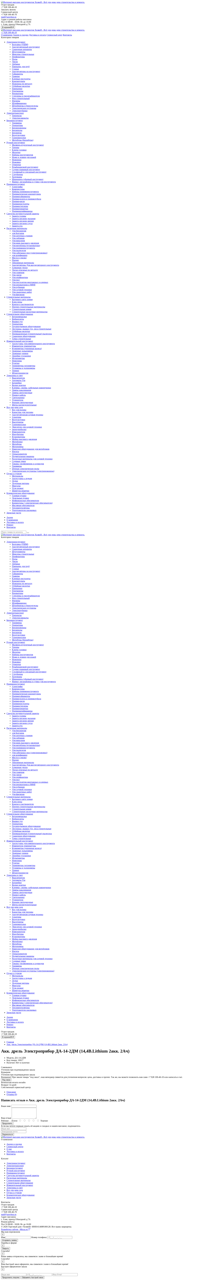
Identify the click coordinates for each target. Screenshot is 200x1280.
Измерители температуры (24, 346)
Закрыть (5, 1248)
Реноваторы (17, 93)
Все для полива (19, 410)
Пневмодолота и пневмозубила (26, 199)
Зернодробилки (19, 429)
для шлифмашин (19, 255)
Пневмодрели (18, 201)
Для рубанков (18, 287)
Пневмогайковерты (21, 196)
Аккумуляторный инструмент (26, 47)
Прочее (15, 260)
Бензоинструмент (15, 120)
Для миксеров (18, 240)
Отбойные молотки (21, 86)
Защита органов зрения (23, 221)
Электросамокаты (20, 118)
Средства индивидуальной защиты (23, 213)
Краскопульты (18, 81)
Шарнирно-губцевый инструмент (27, 179)
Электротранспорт (15, 113)
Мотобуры (17, 444)
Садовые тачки (19, 461)
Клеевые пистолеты (21, 79)
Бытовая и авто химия (22, 299)
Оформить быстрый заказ (32, 1277)
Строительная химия (21, 309)
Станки (15, 69)
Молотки (16, 152)
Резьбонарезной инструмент (25, 167)
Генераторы (17, 125)
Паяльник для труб (21, 66)
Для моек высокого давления (25, 243)
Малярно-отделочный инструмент (28, 145)
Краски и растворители (23, 304)
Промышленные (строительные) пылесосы (32, 334)
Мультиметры (18, 358)
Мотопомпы (17, 446)
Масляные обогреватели (23, 505)
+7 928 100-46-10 (9, 32)
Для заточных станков (22, 236)
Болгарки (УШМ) (20, 44)
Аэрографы (17, 187)
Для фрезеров (18, 294)
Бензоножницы (19, 128)
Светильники (18, 397)
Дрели (15, 61)
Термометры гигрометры (23, 366)
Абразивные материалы (23, 263)
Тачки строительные (21, 339)
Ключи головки (19, 150)
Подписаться (7, 1134)
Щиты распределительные (24, 405)
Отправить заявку (9, 1240)
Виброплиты (18, 319)
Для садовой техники (22, 290)
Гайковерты (17, 74)
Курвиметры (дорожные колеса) (27, 348)
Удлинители (17, 400)
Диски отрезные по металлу (25, 270)
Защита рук (17, 226)
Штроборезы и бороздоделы (25, 106)
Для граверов (18, 272)
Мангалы (16, 486)
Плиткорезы (17, 91)
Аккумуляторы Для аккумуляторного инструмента (35, 265)
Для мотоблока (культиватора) (26, 245)
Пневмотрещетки (20, 209)
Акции (10, 517)
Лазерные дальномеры (22, 351)
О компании (7, 35)
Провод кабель (19, 395)
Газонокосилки (19, 137)
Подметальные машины (23, 456)
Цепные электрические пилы (25, 468)
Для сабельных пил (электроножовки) (29, 253)
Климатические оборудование (21, 493)
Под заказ (6, 1080)
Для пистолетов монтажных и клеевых (30, 282)
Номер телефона (39, 1237)
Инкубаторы (18, 434)
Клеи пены (17, 302)
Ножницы (16, 160)
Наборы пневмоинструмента (25, 191)
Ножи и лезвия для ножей (24, 157)
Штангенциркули (20, 373)
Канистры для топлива (22, 412)
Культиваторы (18, 437)
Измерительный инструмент (20, 341)
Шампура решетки (20, 491)
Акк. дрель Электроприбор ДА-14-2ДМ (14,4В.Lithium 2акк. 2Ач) (37, 1044)
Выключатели (18, 378)
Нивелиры (17, 361)
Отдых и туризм (14, 473)
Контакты (67, 35)
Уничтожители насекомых (24, 510)
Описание (11, 1092)
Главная (10, 1042)
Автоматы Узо (18, 380)
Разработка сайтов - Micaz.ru (14, 1229)
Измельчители (18, 432)
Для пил (16, 280)
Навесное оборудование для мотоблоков (30, 449)
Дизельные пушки (20, 498)
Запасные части (14, 513)
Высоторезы (17, 422)
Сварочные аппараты (22, 49)
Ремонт (10, 525)
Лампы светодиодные (22, 392)
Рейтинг (5, 1121)
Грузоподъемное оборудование (26, 326)
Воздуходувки (18, 135)
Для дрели (16, 275)
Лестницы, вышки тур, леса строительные (31, 329)
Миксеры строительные (23, 54)
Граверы (16, 76)
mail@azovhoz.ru (8, 17)
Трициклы (17, 115)
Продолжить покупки (10, 1277)
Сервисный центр (15, 1146)
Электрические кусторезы (24, 108)
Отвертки (16, 164)
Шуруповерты (18, 52)
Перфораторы (18, 57)
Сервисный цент (54, 35)
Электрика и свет (15, 375)
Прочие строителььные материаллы (28, 307)
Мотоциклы (17, 476)
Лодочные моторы (20, 483)
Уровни (15, 370)
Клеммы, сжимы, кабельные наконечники (31, 388)
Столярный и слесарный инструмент (29, 172)
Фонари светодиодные (22, 402)
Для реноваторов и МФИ (23, 285)
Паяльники (17, 88)
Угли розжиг (18, 488)
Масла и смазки (19, 258)
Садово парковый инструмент (26, 169)
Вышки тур (17, 321)
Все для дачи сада (15, 407)
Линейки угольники (21, 356)
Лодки (15, 481)
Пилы (14, 59)
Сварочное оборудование (24, 336)
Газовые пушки (19, 495)
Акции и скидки (20, 35)
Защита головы (19, 216)
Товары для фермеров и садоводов (28, 464)
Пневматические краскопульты (26, 194)
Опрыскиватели (19, 454)
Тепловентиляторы (21, 508)
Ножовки (16, 162)
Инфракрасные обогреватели (25, 500)
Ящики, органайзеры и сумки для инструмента (34, 182)
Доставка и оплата (37, 35)
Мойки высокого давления (24, 439)
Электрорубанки (19, 111)
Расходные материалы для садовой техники (32, 459)
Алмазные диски (20, 267)
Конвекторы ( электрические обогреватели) (32, 503)
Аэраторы (16, 417)
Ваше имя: (6, 1106)
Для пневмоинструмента (23, 248)
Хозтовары (17, 177)
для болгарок (18, 233)
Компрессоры (18, 189)
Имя (3, 1237)
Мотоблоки (17, 442)
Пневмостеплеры (20, 206)
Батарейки (17, 383)
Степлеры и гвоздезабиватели (26, 96)
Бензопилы (17, 130)
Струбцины (17, 174)
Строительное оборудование (20, 314)
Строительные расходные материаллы (29, 312)
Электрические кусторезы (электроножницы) (33, 471)
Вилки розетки (19, 385)
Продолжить (7, 1123)
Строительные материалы (19, 297)
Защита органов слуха (22, 223)
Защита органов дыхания (23, 218)
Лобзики (16, 64)
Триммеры (17, 123)
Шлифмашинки (19, 103)
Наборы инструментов (22, 155)
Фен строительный (21, 98)
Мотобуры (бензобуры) (22, 140)
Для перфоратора (20, 277)
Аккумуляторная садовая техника (27, 415)
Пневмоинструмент (16, 184)
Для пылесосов (19, 250)
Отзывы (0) (12, 1094)
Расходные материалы (17, 228)
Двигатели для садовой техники (27, 427)
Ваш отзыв (6, 1118)
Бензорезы (17, 133)
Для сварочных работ (22, 292)
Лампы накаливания (21, 390)
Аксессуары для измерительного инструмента (33, 343)
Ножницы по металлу (22, 84)
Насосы (15, 451)
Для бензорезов (19, 231)
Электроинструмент (16, 42)
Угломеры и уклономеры (23, 368)
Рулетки (15, 363)
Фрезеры (16, 101)
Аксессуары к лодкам (22, 478)
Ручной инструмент (16, 142)
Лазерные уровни (20, 353)
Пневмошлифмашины (22, 211)
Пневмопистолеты (20, 204)
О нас (9, 1149)
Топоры (15, 147)
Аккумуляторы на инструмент (26, 71)
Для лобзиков (18, 238)
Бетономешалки (19, 316)
